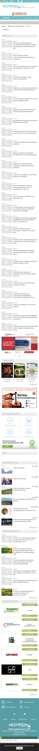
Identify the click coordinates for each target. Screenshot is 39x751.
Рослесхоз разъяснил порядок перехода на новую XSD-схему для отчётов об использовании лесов (24, 539)
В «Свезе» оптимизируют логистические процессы (24, 305)
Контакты (27, 707)
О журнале (33, 719)
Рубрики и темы (23, 719)
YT (25, 714)
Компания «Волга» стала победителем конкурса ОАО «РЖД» (24, 284)
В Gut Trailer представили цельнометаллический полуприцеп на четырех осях (23, 57)
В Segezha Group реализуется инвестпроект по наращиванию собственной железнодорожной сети (23, 295)
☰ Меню (6, 17)
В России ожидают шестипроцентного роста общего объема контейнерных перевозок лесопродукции (24, 209)
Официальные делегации (28, 436)
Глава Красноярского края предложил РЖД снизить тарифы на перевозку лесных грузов (25, 328)
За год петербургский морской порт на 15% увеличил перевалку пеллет (25, 99)
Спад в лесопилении (18, 468)
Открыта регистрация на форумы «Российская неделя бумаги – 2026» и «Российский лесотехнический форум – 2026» (24, 551)
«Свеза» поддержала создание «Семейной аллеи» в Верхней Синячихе (25, 581)
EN (13, 1)
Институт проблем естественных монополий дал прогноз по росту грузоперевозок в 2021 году (22, 187)
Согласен (19, 748)
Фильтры (6, 29)
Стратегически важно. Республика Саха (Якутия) (24, 500)
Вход (6, 1)
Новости (13, 719)
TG (22, 1)
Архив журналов (10, 707)
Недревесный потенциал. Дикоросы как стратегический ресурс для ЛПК (24, 520)
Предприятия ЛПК (29, 425)
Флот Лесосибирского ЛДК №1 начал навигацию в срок (23, 197)
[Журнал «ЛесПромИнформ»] (19, 7)
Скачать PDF (7, 381)
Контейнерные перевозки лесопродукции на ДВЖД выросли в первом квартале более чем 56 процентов (24, 219)
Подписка (9, 702)
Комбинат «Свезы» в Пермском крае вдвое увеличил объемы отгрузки (25, 262)
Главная (3, 26)
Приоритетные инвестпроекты (10, 436)
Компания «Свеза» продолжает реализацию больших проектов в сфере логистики (24, 274)
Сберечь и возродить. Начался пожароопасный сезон (21, 489)
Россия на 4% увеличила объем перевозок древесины (25, 143)
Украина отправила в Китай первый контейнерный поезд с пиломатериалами (24, 154)
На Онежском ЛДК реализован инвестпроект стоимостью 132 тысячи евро (24, 230)
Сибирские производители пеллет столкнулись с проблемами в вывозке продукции (23, 165)
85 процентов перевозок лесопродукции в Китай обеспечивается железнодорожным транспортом (25, 317)
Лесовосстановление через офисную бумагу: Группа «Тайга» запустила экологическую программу (23, 562)
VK (18, 1)
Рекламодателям (29, 702)
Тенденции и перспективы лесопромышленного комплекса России (24, 509)
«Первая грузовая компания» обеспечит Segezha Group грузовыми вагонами (24, 110)
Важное (5, 719)
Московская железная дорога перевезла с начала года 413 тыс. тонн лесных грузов (25, 132)
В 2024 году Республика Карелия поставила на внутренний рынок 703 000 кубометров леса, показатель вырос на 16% (24, 45)
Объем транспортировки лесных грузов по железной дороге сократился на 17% (25, 67)
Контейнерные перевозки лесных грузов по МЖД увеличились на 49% (25, 121)
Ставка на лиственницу (19, 479)
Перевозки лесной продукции (16, 26)
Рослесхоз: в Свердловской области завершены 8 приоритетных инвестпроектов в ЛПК (23, 593)
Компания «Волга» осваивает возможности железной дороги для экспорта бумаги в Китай (25, 241)
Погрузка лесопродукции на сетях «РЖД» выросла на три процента (24, 175)
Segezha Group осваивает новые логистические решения (22, 78)
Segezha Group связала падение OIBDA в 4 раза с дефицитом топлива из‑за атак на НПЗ (25, 572)
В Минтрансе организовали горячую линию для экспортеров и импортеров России (25, 89)
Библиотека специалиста (10, 425)
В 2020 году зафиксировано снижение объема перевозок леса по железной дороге (23, 252)
